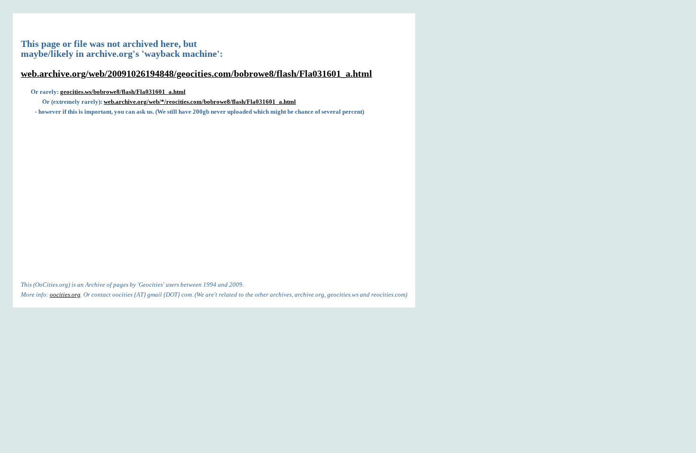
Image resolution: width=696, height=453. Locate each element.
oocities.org (65, 294)
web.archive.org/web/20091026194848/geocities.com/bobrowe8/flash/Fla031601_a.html (196, 74)
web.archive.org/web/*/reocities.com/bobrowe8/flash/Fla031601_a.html (200, 101)
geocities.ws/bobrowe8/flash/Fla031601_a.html (123, 91)
